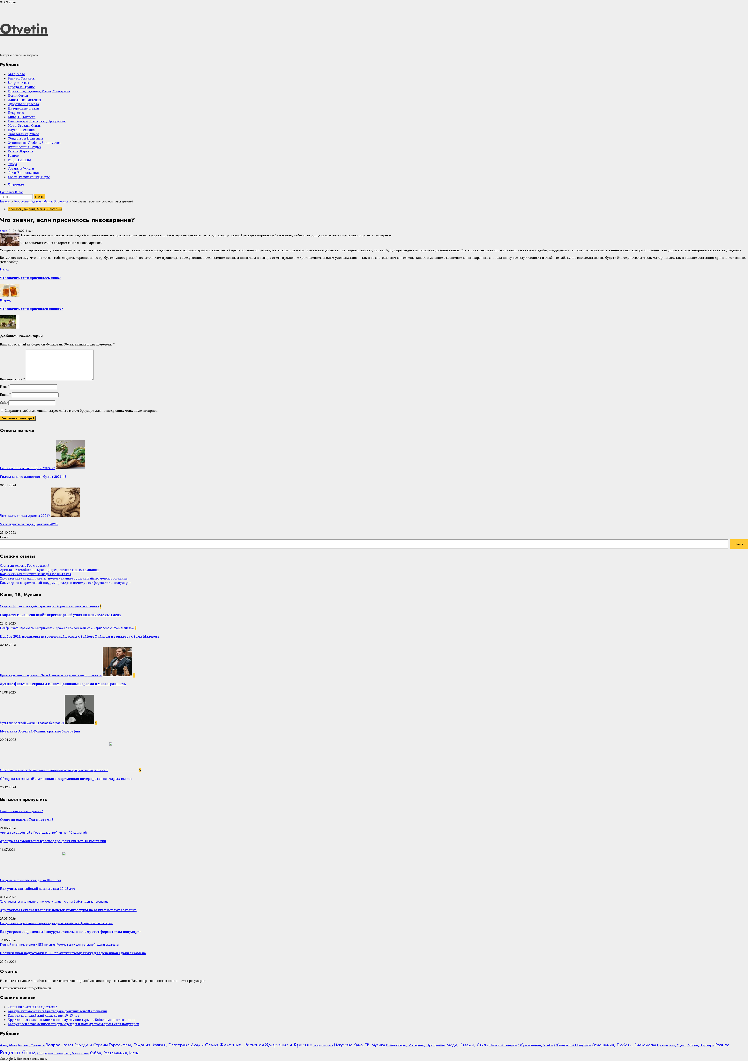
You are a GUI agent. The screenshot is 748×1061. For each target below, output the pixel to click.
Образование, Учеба (23, 134)
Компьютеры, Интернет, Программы (37, 121)
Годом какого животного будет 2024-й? (27, 468)
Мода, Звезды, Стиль (24, 125)
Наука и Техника (21, 130)
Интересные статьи (23, 108)
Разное (13, 155)
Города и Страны (21, 87)
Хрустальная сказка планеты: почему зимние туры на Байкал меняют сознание (64, 578)
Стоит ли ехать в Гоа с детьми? (24, 565)
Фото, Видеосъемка (23, 173)
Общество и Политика (25, 138)
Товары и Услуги (21, 168)
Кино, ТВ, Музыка (21, 117)
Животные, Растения (24, 100)
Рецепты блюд (19, 160)
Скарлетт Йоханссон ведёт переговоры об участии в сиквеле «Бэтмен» (49, 606)
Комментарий (12, 379)
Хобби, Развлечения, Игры (29, 177)
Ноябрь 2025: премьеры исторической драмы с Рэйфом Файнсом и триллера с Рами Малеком (67, 628)
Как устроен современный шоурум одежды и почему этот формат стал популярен (65, 582)
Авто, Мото (16, 74)
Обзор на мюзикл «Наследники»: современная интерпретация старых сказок (54, 770)
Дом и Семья (18, 95)
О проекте (16, 184)
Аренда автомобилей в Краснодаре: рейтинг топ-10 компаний (49, 570)
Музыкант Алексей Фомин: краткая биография (32, 723)
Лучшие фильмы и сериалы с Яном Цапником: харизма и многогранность (51, 675)
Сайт (4, 402)
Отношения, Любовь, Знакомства (34, 142)
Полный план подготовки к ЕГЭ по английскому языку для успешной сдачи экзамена (59, 944)
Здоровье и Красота (23, 104)
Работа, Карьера (20, 151)
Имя (4, 386)
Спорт (12, 164)
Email (5, 394)
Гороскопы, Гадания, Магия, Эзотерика (39, 91)
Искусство (16, 112)
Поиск (4, 537)
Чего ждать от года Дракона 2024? (25, 515)
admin (4, 231)
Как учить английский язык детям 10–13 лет (35, 574)
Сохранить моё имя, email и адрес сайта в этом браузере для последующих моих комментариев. (81, 410)
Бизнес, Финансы (21, 78)
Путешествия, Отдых (24, 147)
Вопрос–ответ (18, 82)
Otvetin (24, 29)
